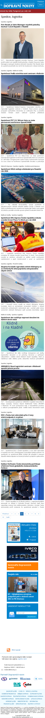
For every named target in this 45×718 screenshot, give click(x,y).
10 (3, 517)
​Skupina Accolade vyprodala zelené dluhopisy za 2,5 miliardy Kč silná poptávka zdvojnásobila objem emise (21, 269)
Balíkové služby (18, 71)
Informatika (34, 701)
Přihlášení (40, 2)
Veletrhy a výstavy (34, 704)
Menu (41, 5)
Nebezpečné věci (23, 701)
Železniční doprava (19, 696)
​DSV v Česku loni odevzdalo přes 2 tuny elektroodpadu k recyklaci (17, 416)
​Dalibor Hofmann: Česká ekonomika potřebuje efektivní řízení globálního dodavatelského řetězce (20, 466)
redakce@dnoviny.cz (10, 670)
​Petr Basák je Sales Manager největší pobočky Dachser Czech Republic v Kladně (20, 26)
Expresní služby (11, 701)
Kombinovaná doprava (32, 166)
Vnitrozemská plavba (22, 699)
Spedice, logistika (6, 22)
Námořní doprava (6, 166)
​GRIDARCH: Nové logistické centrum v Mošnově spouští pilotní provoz (20, 367)
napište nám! (22, 659)
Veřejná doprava (22, 694)
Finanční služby (17, 264)
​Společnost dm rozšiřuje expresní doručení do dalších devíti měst (20, 318)
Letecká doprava (36, 699)
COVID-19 (21, 691)
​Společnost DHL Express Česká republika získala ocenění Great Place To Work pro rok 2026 (21, 219)
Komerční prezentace (9, 694)
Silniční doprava (6, 696)
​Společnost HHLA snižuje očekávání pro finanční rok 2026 (21, 170)
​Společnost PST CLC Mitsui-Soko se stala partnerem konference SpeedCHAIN (18, 121)
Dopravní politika (36, 694)
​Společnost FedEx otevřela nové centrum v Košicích (22, 73)
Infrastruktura (21, 704)
